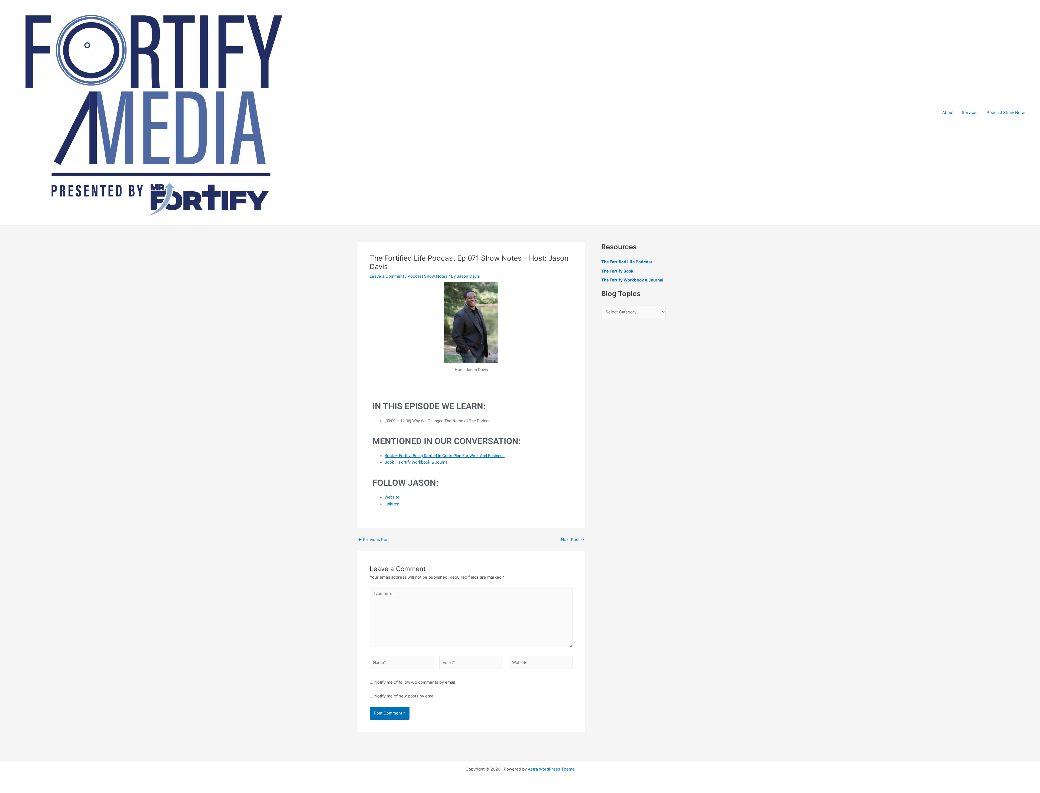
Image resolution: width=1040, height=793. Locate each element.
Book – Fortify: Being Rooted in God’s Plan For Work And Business (445, 455)
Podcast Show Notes (1006, 112)
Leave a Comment (387, 276)
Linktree (392, 504)
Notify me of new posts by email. (405, 696)
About (948, 112)
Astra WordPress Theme (551, 769)
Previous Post (374, 540)
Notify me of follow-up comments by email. (415, 682)
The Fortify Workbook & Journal (632, 280)
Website (392, 497)
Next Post (572, 540)
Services (970, 112)
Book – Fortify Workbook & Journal (416, 462)
